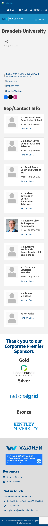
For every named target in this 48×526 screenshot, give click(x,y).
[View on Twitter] (10, 98)
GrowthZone (26, 523)
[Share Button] (6, 41)
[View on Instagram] (15, 98)
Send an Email (27, 128)
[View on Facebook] (6, 98)
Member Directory (15, 477)
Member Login (13, 482)
